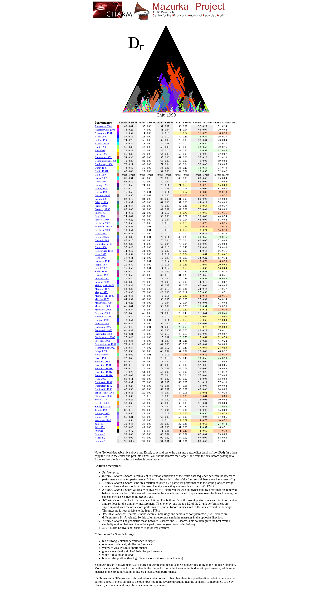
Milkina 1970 (102, 299)
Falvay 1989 (101, 202)
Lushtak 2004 (102, 281)
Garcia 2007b (102, 237)
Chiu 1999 (100, 174)
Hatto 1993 (100, 254)
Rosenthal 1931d (104, 375)
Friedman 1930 (102, 230)
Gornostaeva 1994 (104, 243)
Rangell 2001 (102, 351)
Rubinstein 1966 (103, 389)
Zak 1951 (100, 427)
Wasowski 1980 (103, 420)
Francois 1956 (102, 219)
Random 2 (100, 437)
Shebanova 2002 (103, 396)
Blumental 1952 (103, 157)
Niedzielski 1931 (104, 316)
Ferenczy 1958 (102, 209)
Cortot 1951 (101, 181)
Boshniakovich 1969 (106, 160)
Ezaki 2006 (101, 198)
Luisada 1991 (102, 278)
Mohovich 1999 (103, 302)
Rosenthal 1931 (103, 365)
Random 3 (100, 441)
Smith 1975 (101, 399)
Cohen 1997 (101, 178)
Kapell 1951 (101, 268)
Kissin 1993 (101, 271)
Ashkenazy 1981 (103, 133)
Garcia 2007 (101, 233)
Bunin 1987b (102, 171)
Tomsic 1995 (101, 410)
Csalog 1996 (101, 185)
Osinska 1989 (102, 323)
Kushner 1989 (102, 275)
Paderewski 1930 (103, 330)
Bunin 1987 (101, 167)
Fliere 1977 (101, 212)
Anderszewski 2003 (105, 129)
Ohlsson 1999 (102, 320)
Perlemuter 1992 (103, 333)
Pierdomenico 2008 (105, 337)
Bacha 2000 (101, 136)
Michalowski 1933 (104, 295)
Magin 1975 (101, 292)
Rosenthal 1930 (103, 361)
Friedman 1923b (103, 226)
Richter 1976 (101, 354)
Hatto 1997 (100, 257)
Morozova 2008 (103, 309)
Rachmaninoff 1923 (105, 347)
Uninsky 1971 (102, 416)
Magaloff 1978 (102, 288)
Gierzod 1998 (102, 240)
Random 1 (100, 434)
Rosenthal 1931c (103, 371)
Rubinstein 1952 (103, 385)
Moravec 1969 (102, 306)
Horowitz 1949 (102, 261)
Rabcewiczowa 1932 (105, 344)
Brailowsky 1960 (104, 164)
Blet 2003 (100, 150)
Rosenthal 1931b (104, 368)
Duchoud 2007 (102, 195)
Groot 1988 (101, 247)
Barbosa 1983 (102, 143)
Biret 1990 (100, 147)
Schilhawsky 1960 (104, 392)
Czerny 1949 (101, 188)
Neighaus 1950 (102, 313)
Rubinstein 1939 (103, 382)
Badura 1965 (101, 140)
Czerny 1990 (101, 192)
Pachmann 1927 (103, 326)
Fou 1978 (100, 216)
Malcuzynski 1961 (104, 285)
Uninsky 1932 (102, 413)
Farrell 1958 (101, 205)
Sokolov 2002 (102, 403)
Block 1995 (101, 153)
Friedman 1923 (102, 223)
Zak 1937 (100, 423)
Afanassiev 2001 (103, 126)
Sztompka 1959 (103, 406)
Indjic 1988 (101, 264)
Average (99, 430)
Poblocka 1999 (102, 340)
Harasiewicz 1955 (104, 250)
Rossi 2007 (100, 378)
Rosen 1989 (101, 358)
